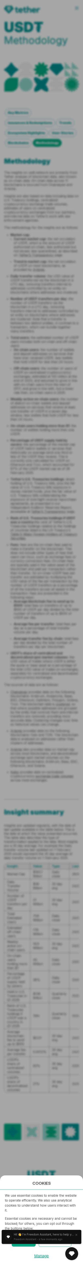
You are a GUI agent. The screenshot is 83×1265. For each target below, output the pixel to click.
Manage (41, 1256)
